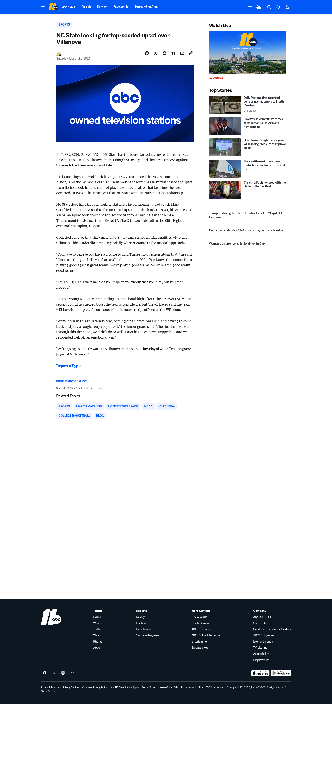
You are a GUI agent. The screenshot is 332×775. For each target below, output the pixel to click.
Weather (98, 623)
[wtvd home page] (51, 617)
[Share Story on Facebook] (147, 53)
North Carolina (201, 623)
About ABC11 (262, 617)
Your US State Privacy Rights (124, 687)
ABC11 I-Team (200, 629)
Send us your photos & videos (272, 629)
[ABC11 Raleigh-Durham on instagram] (63, 673)
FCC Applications (214, 687)
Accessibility (261, 653)
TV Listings (260, 647)
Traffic (97, 629)
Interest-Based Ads (168, 687)
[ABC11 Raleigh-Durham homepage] (53, 7)
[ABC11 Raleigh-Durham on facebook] (44, 673)
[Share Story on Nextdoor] (173, 53)
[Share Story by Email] (182, 53)
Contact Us (260, 623)
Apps (96, 647)
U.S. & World (199, 617)
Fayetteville (121, 7)
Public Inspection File (192, 687)
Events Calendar (263, 641)
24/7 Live (68, 7)
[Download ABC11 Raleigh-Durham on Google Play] (281, 673)
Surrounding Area (146, 7)
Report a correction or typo (71, 381)
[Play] (247, 52)
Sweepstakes (199, 647)
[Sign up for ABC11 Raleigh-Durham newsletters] (72, 673)
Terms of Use (148, 687)
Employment (261, 660)
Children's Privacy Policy (94, 687)
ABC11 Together (264, 635)
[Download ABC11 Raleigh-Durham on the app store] (260, 673)
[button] (43, 6)
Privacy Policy (48, 687)
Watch (97, 635)
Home (97, 617)
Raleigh (86, 7)
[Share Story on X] (155, 53)
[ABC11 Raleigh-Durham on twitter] (54, 673)
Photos (97, 641)
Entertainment (200, 641)
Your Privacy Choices (68, 687)
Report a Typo (68, 365)
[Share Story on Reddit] (164, 53)
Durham (102, 7)
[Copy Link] (191, 53)
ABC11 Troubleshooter (206, 635)
